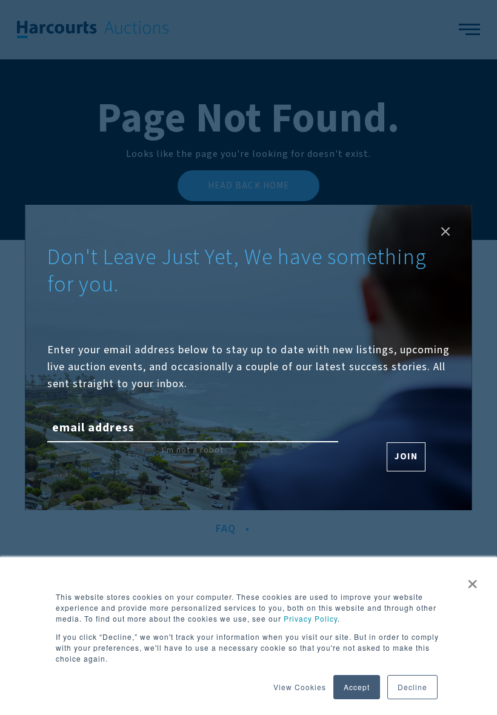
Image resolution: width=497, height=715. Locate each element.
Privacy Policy (311, 618)
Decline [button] (412, 687)
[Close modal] (445, 231)
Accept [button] (357, 687)
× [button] (472, 579)
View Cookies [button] (299, 687)
